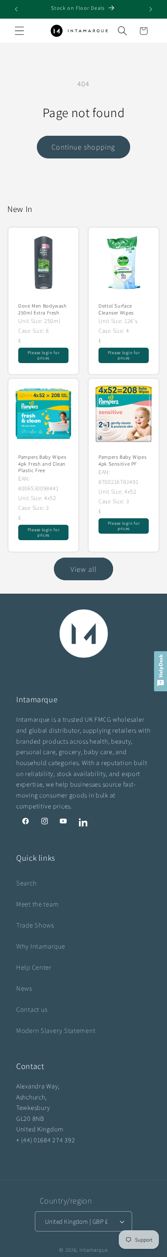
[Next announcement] (151, 9)
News (24, 988)
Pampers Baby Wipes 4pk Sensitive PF (122, 460)
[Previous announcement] (16, 9)
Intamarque (93, 1249)
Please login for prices (44, 355)
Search (26, 883)
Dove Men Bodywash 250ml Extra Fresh (42, 309)
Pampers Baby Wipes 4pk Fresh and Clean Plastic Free (42, 464)
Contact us (32, 1009)
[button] (19, 31)
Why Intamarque (40, 946)
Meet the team (37, 904)
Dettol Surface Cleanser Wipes (116, 309)
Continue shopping (83, 147)
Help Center (33, 967)
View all (84, 569)
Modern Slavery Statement (55, 1030)
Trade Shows (35, 925)
